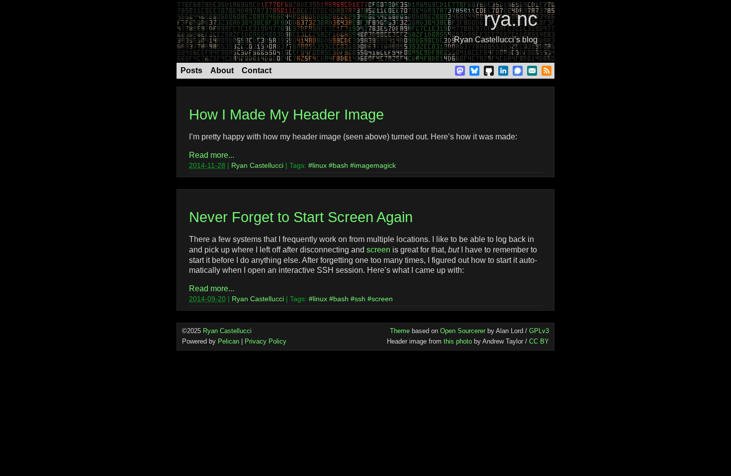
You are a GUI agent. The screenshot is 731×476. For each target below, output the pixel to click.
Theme (400, 331)
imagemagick (375, 165)
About (222, 70)
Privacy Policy (265, 341)
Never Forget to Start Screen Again (301, 217)
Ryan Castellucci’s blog (496, 39)
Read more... (211, 155)
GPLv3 (539, 331)
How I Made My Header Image (286, 114)
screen (378, 249)
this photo (458, 341)
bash (340, 165)
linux (319, 165)
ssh (360, 299)
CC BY (539, 341)
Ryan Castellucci (257, 165)
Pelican (228, 341)
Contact (257, 70)
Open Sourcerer (462, 331)
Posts (191, 70)
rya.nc (511, 19)
